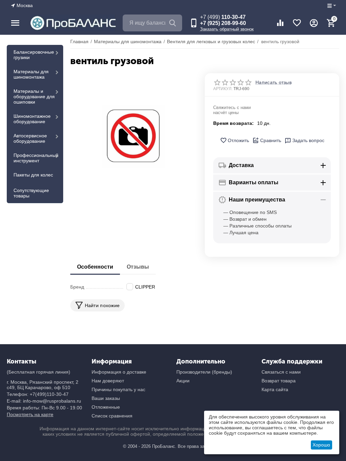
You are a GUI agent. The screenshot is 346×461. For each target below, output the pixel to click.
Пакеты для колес (33, 175)
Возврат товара (279, 380)
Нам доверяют (108, 380)
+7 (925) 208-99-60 (223, 23)
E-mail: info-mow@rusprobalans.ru (44, 401)
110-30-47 (223, 17)
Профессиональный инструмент (36, 158)
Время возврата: (233, 123)
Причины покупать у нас (118, 389)
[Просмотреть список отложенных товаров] (297, 23)
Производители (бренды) (204, 372)
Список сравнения (112, 415)
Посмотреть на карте (30, 414)
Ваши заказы (106, 398)
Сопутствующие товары (31, 193)
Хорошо (321, 445)
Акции (183, 380)
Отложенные (106, 407)
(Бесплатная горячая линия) (38, 372)
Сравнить (270, 140)
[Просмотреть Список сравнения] (280, 23)
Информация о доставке (119, 372)
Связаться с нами (281, 372)
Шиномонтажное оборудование (32, 118)
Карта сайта (275, 389)
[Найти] (173, 23)
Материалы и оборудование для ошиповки (34, 96)
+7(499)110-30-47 (49, 394)
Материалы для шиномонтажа (31, 74)
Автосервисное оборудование (30, 138)
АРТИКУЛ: (222, 88)
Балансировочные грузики (34, 54)
